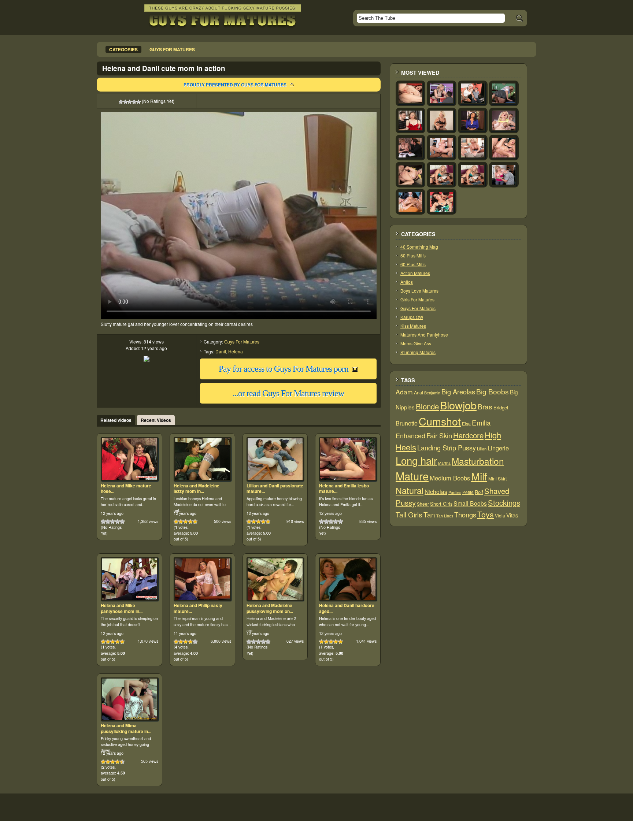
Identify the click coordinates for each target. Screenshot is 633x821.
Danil (220, 351)
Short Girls (441, 503)
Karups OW (411, 317)
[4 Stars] (134, 102)
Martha (444, 463)
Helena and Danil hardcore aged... (346, 608)
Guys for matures (172, 49)
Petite (468, 492)
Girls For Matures (417, 299)
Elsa (466, 423)
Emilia (481, 422)
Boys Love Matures (419, 290)
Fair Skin (439, 435)
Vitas (512, 515)
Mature (412, 475)
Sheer (423, 504)
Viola (500, 515)
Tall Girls (409, 514)
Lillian (481, 449)
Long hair (416, 460)
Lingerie (498, 447)
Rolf (479, 491)
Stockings (504, 502)
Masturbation (478, 460)
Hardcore (468, 435)
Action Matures (415, 273)
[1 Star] (121, 102)
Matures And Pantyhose (424, 334)
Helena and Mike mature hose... (126, 488)
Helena (235, 351)
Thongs (465, 514)
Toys (485, 514)
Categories (123, 49)
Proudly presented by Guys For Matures (235, 84)
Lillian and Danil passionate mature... (275, 488)
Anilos (406, 282)
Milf (479, 475)
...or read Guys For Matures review (288, 393)
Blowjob (458, 404)
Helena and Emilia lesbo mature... (344, 488)
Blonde (427, 406)
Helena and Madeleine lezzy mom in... (196, 488)
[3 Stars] (129, 102)
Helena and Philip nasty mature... (198, 608)
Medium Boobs (450, 477)
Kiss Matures (413, 326)
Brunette (407, 423)
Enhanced (410, 435)
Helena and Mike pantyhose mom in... (121, 608)
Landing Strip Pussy (446, 447)
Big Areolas (458, 391)
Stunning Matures (418, 352)
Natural (409, 490)
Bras (485, 406)
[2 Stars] (125, 102)
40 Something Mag (419, 247)
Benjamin (432, 392)
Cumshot (440, 420)
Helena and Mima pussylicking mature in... (126, 728)
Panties (454, 492)
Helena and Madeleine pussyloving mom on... (270, 608)
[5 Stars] (138, 102)
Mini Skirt (497, 478)
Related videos (116, 420)
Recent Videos (156, 420)
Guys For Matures (241, 341)
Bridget (500, 407)
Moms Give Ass (415, 343)
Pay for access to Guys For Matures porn (283, 369)
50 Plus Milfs (413, 255)
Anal (418, 392)
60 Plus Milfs (413, 264)
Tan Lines (444, 516)
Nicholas (436, 491)
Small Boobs (470, 503)
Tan (429, 514)
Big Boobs (492, 391)
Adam (404, 391)
